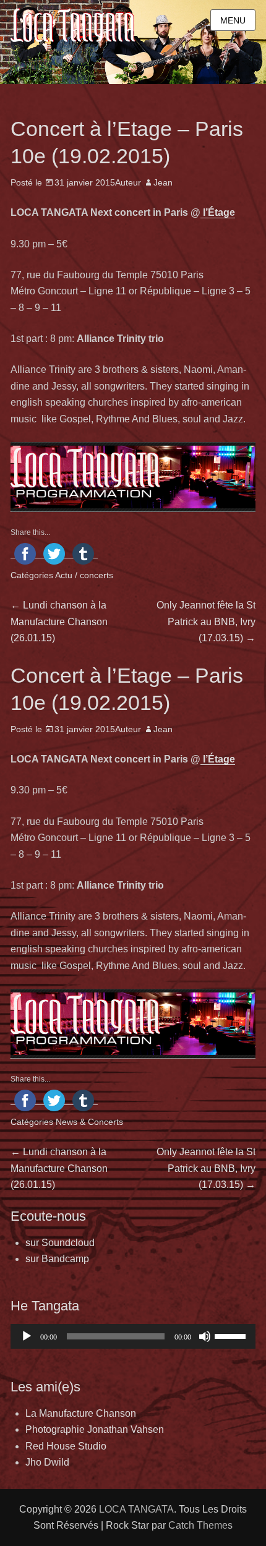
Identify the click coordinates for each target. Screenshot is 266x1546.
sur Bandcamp (57, 1258)
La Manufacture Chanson (80, 1413)
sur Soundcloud (60, 1242)
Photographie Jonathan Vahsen (94, 1429)
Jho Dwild (47, 1462)
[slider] (232, 1335)
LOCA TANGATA (136, 1509)
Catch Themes (200, 1525)
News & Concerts (89, 1122)
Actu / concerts (84, 575)
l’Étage (217, 212)
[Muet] (205, 1336)
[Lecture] (26, 1336)
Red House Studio (65, 1446)
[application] (133, 1336)
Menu (233, 20)
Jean (163, 182)
